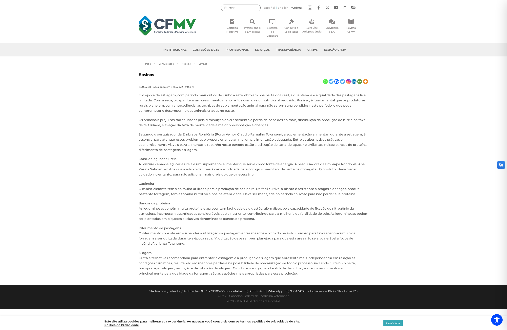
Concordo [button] (393, 323)
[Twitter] (342, 81)
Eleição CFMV (335, 50)
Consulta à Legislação (291, 29)
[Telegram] (331, 81)
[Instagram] (348, 81)
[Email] (359, 81)
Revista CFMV (351, 29)
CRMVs (312, 50)
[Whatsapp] (325, 81)
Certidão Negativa (232, 29)
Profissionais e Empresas (252, 29)
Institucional (174, 50)
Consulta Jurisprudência (312, 29)
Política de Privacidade (121, 325)
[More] (365, 81)
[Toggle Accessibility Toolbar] (497, 320)
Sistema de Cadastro (272, 31)
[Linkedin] (354, 81)
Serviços (262, 50)
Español (269, 8)
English (282, 8)
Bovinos (146, 74)
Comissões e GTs (206, 50)
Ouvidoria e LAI (332, 29)
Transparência (288, 50)
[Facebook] (336, 81)
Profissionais (237, 50)
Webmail (297, 8)
